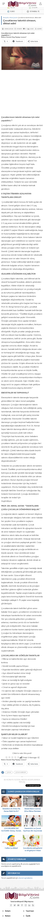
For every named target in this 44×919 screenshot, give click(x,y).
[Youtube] (18, 905)
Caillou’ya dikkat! (11, 848)
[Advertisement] (22, 93)
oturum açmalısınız (25, 878)
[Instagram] (25, 905)
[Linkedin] (29, 905)
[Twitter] (14, 905)
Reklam (8, 916)
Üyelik (28, 916)
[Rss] (33, 905)
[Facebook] (11, 905)
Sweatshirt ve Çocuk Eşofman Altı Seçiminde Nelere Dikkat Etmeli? (32, 830)
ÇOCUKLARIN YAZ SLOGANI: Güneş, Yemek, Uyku (11, 830)
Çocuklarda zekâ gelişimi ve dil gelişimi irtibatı (32, 849)
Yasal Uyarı (30, 911)
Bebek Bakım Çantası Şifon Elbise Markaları (32, 810)
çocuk (9, 772)
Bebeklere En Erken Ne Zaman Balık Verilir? (11, 810)
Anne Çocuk (13, 17)
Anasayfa (6, 17)
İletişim (8, 911)
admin (39, 29)
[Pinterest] (22, 905)
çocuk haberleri (20, 772)
